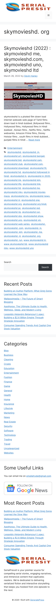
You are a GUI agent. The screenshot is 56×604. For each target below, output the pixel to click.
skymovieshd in (18, 176)
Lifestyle (8, 408)
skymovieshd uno (13, 220)
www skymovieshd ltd (15, 244)
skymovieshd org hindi (34, 204)
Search (7, 262)
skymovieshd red (31, 208)
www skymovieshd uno (21, 248)
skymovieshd (14, 152)
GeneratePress (37, 600)
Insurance (9, 404)
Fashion (8, 377)
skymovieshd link (32, 184)
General (8, 390)
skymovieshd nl (12, 200)
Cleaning (8, 359)
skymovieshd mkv (13, 192)
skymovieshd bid (13, 160)
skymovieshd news (40, 196)
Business (8, 355)
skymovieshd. (38, 224)
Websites (9, 453)
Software (8, 430)
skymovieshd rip (12, 212)
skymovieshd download (16, 168)
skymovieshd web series (17, 224)
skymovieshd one (30, 200)
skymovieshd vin (32, 220)
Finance (8, 381)
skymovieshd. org (31, 236)
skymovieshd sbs (13, 216)
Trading (8, 439)
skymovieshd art (12, 156)
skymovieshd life (12, 184)
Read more (34, 140)
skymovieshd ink (12, 180)
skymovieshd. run (13, 240)
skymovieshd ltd (12, 188)
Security (8, 426)
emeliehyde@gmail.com (38, 476)
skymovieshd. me (33, 232)
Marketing (9, 413)
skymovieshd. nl (12, 236)
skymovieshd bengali (34, 156)
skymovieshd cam (32, 160)
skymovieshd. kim (13, 232)
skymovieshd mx (19, 196)
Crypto (7, 364)
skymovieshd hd (12, 172)
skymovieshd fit (38, 168)
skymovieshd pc (12, 208)
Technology (10, 435)
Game (7, 386)
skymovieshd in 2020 (39, 176)
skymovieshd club (13, 164)
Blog (6, 350)
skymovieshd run (31, 212)
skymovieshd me (31, 188)
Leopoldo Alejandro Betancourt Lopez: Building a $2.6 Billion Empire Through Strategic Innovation (24, 317)
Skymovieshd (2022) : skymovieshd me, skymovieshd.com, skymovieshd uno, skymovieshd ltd (27, 59)
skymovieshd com (33, 164)
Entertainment (14, 148)
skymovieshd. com (13, 228)
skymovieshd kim (32, 180)
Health (7, 395)
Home (7, 399)
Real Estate (10, 421)
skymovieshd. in (33, 228)
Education (9, 368)
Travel (7, 444)
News (7, 417)
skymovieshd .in (30, 152)
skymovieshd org (13, 204)
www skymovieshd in (35, 240)
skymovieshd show (33, 216)
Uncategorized (11, 448)
